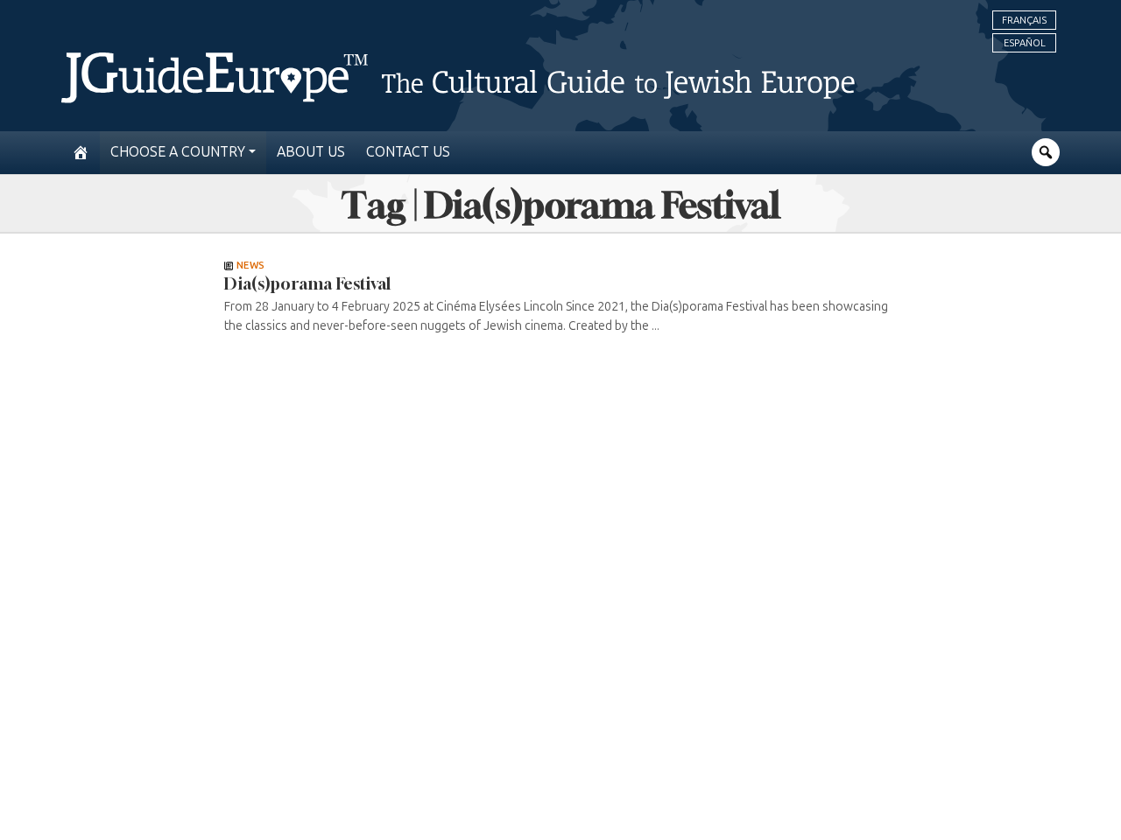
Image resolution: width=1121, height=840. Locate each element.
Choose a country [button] (177, 152)
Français (1024, 20)
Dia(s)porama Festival (307, 283)
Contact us (408, 152)
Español (1025, 43)
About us (311, 152)
